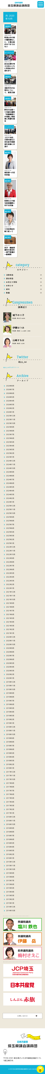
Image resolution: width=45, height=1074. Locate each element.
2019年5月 (10, 708)
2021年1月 (10, 633)
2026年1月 (10, 412)
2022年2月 (10, 584)
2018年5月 (10, 753)
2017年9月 (10, 783)
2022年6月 (10, 569)
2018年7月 (10, 746)
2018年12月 (10, 727)
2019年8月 (10, 697)
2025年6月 (10, 438)
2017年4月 (10, 802)
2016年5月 (10, 843)
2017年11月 (10, 776)
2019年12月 (10, 682)
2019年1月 (10, 723)
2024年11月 (10, 464)
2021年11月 (10, 596)
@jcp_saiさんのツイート (11, 367)
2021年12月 (10, 592)
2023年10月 (10, 513)
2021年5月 (10, 618)
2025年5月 (10, 442)
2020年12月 (10, 637)
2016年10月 (10, 824)
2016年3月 (10, 850)
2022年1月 (10, 588)
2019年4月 (10, 712)
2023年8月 (10, 521)
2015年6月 (10, 884)
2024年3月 (10, 494)
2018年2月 (10, 764)
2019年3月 (10, 716)
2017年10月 (10, 779)
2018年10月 (10, 734)
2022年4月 (10, 577)
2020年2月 (10, 674)
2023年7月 (10, 524)
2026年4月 (10, 401)
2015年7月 (10, 881)
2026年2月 (10, 408)
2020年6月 (10, 659)
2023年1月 (10, 543)
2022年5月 (10, 573)
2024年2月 (10, 498)
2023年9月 (10, 517)
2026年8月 (10, 386)
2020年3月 (10, 671)
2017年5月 (10, 798)
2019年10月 (10, 689)
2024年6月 (10, 483)
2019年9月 (10, 693)
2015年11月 (10, 866)
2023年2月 (10, 539)
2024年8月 (10, 476)
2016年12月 (10, 817)
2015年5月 (10, 888)
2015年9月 (10, 873)
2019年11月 (10, 686)
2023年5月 (10, 532)
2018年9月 (10, 738)
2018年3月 (10, 761)
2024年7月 (10, 479)
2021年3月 (10, 626)
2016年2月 (10, 854)
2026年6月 (10, 393)
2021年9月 (10, 603)
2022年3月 (10, 581)
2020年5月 (10, 663)
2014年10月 (10, 911)
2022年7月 (10, 566)
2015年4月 (10, 892)
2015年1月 (10, 903)
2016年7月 (10, 836)
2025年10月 (10, 423)
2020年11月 (10, 641)
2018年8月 (10, 742)
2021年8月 (10, 607)
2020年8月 (10, 652)
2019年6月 (10, 704)
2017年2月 (10, 809)
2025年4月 (10, 446)
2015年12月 (10, 862)
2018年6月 (10, 749)
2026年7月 (10, 389)
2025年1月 (10, 457)
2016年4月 (10, 847)
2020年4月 (10, 667)
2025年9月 (10, 427)
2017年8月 (10, 787)
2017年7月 (10, 791)
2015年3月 (10, 895)
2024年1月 (10, 502)
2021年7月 (10, 611)
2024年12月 (10, 461)
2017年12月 (10, 772)
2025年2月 (10, 453)
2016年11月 (10, 821)
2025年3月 (10, 449)
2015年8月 (10, 877)
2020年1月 (10, 678)
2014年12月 (10, 907)
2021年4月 (10, 622)
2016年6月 (10, 839)
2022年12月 (10, 547)
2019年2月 (10, 719)
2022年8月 (10, 562)
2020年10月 (10, 644)
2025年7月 (10, 434)
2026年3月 (10, 405)
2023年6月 (10, 528)
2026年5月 (10, 397)
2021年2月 (10, 629)
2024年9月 (10, 472)
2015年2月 (10, 899)
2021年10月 (10, 599)
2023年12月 (10, 506)
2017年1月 (10, 813)
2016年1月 (10, 858)
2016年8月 (10, 832)
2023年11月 (10, 509)
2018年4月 (10, 757)
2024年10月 (10, 468)
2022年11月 (10, 551)
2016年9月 (10, 828)
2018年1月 (10, 768)
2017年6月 (10, 794)
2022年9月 (10, 558)
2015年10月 (10, 869)
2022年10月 (10, 554)
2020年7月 (10, 656)
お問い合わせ (22, 1016)
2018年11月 (10, 731)
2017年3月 (10, 806)
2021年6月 (10, 614)
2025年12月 (10, 416)
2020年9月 (10, 648)
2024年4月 (10, 491)
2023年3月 (10, 536)
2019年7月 (10, 701)
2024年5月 (10, 487)
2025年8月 (10, 431)
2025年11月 (10, 419)
